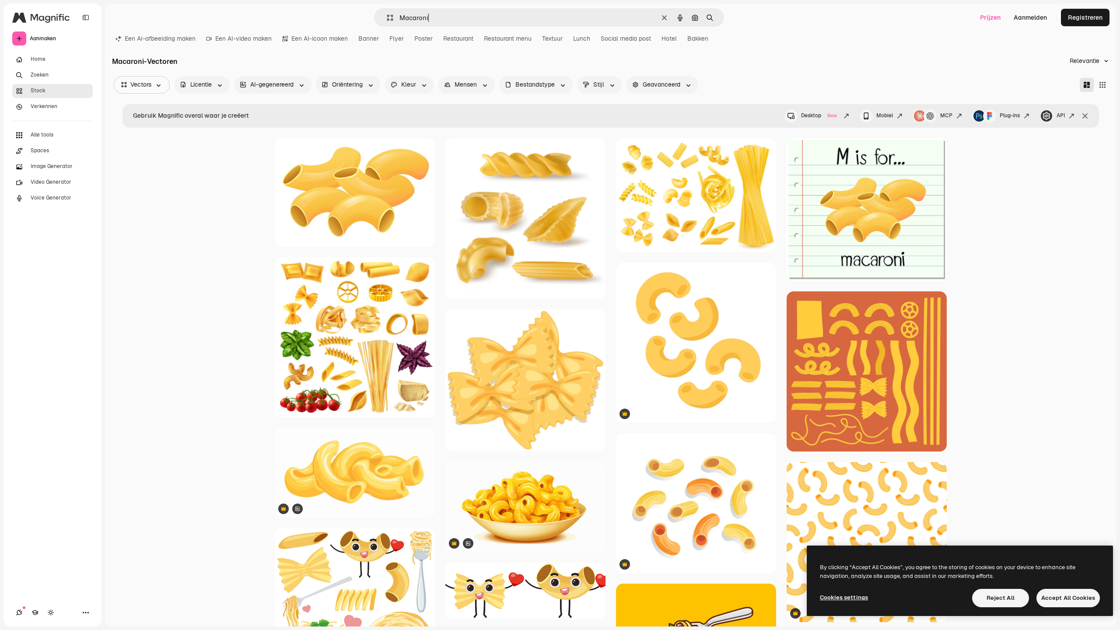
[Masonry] (1087, 85)
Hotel (669, 38)
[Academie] (35, 613)
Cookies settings (844, 597)
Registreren (1085, 17)
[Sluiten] (1085, 115)
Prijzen (990, 17)
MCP (946, 115)
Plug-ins (1010, 115)
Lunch (581, 38)
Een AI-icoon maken (319, 38)
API (1061, 115)
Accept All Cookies (1068, 598)
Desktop (819, 115)
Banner (368, 38)
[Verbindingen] (19, 613)
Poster (423, 38)
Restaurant (458, 38)
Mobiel (884, 115)
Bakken (697, 38)
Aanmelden (1030, 17)
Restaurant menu (508, 38)
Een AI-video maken (243, 38)
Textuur (552, 38)
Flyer (396, 38)
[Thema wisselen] (51, 613)
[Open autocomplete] (386, 17)
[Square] (1103, 85)
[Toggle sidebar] (86, 17)
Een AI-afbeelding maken (160, 38)
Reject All (1001, 598)
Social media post (626, 38)
